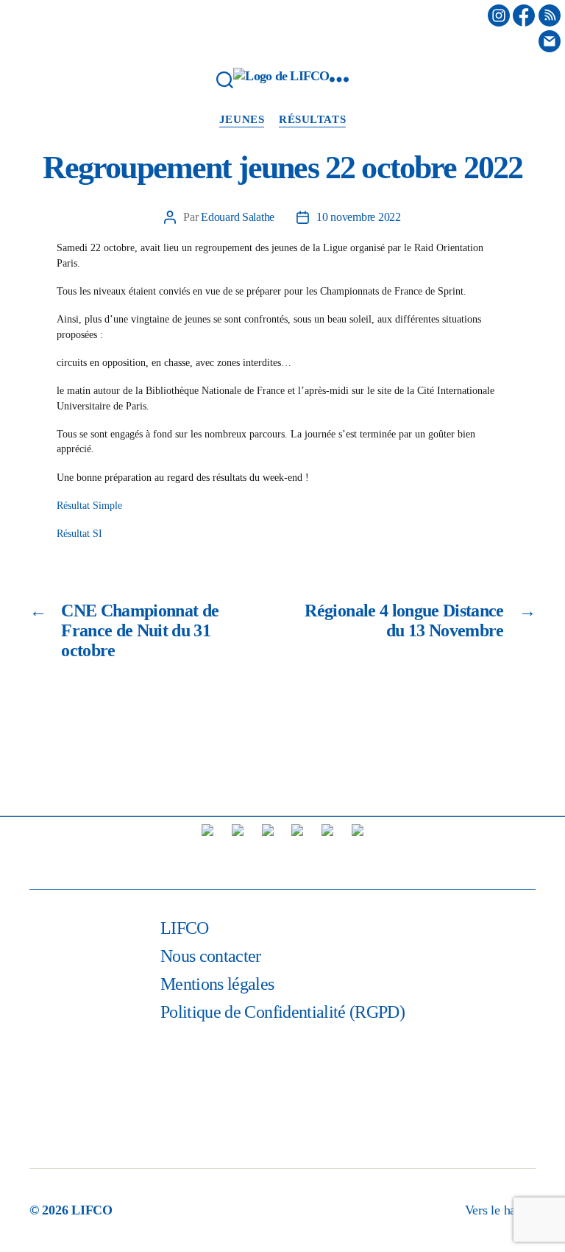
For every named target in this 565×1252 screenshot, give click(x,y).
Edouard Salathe (237, 217)
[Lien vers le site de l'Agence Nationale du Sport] (297, 850)
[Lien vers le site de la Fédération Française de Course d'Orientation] (238, 850)
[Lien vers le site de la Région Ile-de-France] (268, 850)
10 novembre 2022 (358, 217)
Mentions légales (217, 983)
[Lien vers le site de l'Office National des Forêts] (357, 850)
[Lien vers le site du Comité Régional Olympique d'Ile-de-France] (327, 850)
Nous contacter (210, 956)
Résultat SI (79, 533)
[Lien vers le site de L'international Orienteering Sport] (207, 850)
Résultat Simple (89, 505)
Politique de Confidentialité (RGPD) (282, 1011)
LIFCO (184, 928)
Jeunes (241, 119)
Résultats (312, 119)
